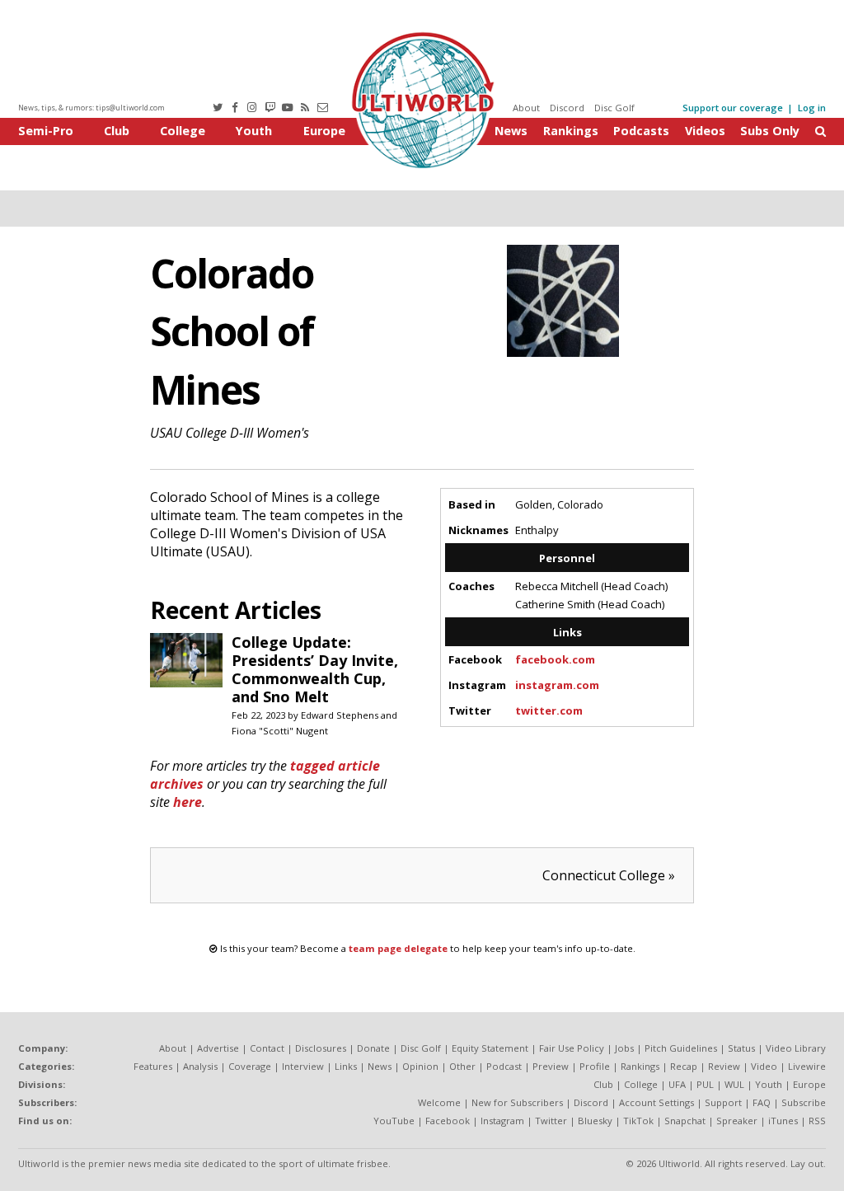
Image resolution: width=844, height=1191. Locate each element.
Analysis (200, 1066)
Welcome (439, 1102)
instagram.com (557, 685)
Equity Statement (490, 1048)
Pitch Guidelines (681, 1048)
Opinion (420, 1066)
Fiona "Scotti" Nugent (280, 730)
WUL (734, 1084)
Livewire (807, 1066)
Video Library (796, 1048)
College (182, 130)
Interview (303, 1066)
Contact (267, 1048)
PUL (705, 1084)
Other (462, 1066)
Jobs (624, 1048)
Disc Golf (614, 107)
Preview (550, 1066)
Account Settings (656, 1102)
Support (723, 1102)
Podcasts (641, 130)
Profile (594, 1066)
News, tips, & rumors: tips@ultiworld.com (91, 107)
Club (116, 130)
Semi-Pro (45, 130)
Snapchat (685, 1120)
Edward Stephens (339, 715)
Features (153, 1066)
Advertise (218, 1048)
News (511, 130)
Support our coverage (732, 107)
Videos (705, 130)
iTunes (783, 1120)
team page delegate (398, 948)
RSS (817, 1120)
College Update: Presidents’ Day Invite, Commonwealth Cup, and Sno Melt (315, 669)
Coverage (249, 1066)
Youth (254, 130)
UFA (677, 1084)
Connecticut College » (608, 875)
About (526, 107)
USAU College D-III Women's (229, 433)
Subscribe (803, 1102)
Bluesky (595, 1120)
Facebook (447, 1120)
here (187, 802)
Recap (683, 1066)
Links (346, 1066)
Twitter (551, 1120)
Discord (567, 107)
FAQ (762, 1102)
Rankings (570, 130)
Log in (812, 107)
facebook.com (555, 659)
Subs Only (769, 130)
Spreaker (736, 1120)
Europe (324, 130)
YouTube (394, 1120)
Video (764, 1066)
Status (741, 1048)
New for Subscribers (517, 1102)
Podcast (504, 1066)
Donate (373, 1048)
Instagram (502, 1120)
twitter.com (549, 710)
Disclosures (320, 1048)
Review (724, 1066)
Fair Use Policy (571, 1048)
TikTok (638, 1120)
